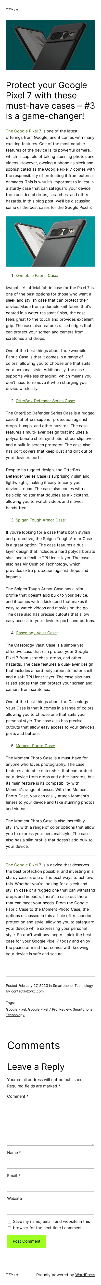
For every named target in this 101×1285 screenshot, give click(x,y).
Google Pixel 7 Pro (42, 1009)
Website (14, 1198)
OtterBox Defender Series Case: (45, 400)
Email (13, 1175)
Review (65, 1009)
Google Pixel (16, 1009)
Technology (84, 985)
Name (14, 1152)
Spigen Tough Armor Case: (41, 520)
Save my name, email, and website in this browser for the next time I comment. (51, 1224)
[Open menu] (92, 10)
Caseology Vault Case (36, 632)
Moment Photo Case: (35, 745)
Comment (17, 1096)
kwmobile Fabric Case (36, 275)
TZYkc (12, 9)
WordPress (85, 1274)
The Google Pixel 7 (23, 131)
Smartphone (63, 985)
